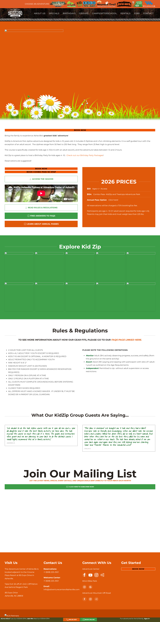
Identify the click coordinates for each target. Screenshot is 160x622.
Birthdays (69, 13)
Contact (148, 13)
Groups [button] (83, 13)
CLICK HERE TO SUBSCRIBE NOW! (81, 487)
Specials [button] (54, 13)
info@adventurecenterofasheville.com (62, 589)
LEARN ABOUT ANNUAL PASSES (43, 224)
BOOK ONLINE (90, 619)
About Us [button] (39, 13)
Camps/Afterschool (104, 13)
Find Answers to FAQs (42, 216)
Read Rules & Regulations (42, 208)
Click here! (113, 200)
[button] (19, 266)
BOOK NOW (80, 130)
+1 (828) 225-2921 (51, 572)
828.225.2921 (73, 619)
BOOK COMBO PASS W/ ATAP (41, 172)
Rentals (125, 13)
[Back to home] (15, 13)
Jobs (137, 13)
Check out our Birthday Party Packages (84, 155)
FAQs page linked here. (126, 339)
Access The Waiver (42, 179)
